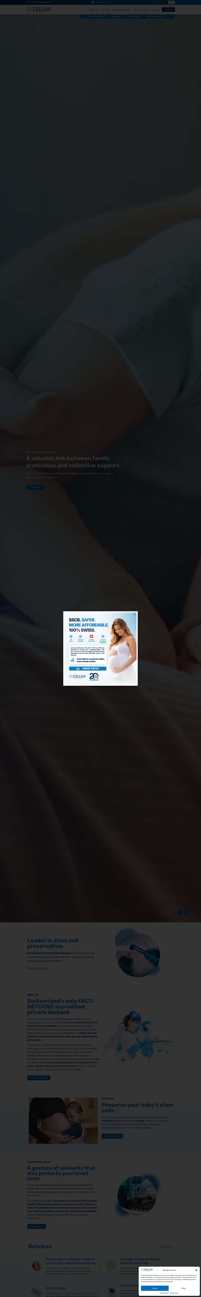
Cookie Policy (164, 1293)
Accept (154, 1288)
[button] (196, 1270)
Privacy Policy (174, 1293)
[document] (100, 648)
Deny (184, 1288)
